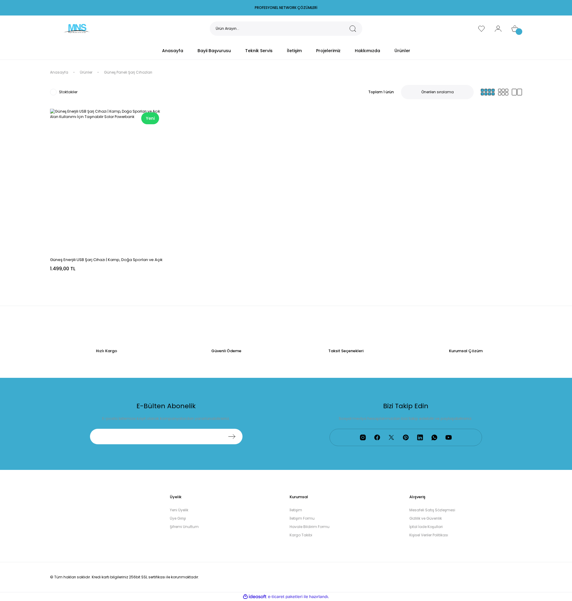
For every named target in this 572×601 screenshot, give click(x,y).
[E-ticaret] (285, 597)
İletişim (296, 510)
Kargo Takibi (301, 535)
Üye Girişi (178, 518)
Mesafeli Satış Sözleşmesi (432, 510)
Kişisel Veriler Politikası (428, 535)
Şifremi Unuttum (184, 526)
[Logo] (76, 28)
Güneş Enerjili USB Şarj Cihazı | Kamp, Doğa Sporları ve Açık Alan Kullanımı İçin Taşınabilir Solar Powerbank (106, 260)
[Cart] (514, 28)
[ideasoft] (255, 597)
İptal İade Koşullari (426, 526)
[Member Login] (498, 28)
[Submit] (232, 436)
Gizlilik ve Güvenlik (425, 518)
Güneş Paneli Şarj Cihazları (128, 72)
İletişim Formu (302, 518)
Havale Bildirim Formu (309, 526)
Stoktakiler (68, 91)
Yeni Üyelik (179, 510)
